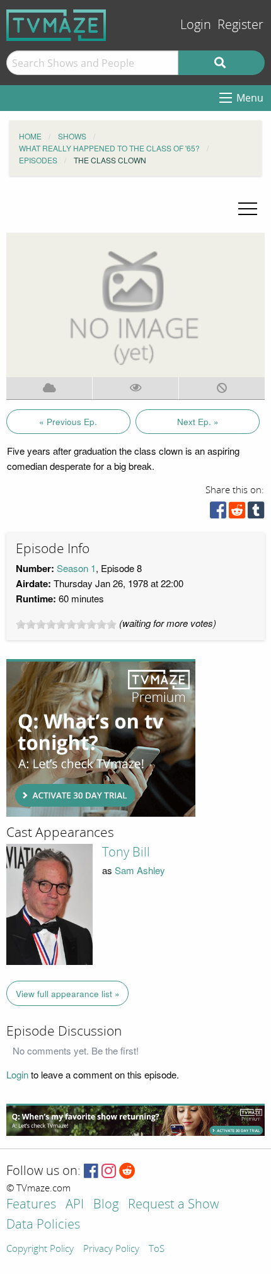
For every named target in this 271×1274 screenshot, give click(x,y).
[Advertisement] (100, 738)
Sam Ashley (140, 870)
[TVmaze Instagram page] (108, 1171)
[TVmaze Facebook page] (91, 1171)
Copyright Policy (40, 1249)
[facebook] (218, 513)
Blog (105, 1205)
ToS (156, 1249)
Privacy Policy (111, 1249)
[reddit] (237, 513)
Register (240, 25)
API (75, 1205)
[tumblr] (256, 513)
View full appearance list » (68, 994)
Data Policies (43, 1225)
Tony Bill (126, 852)
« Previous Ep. (68, 422)
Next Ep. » (198, 422)
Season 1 (76, 568)
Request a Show (173, 1205)
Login (195, 25)
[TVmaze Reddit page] (127, 1171)
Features (31, 1205)
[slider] (66, 624)
